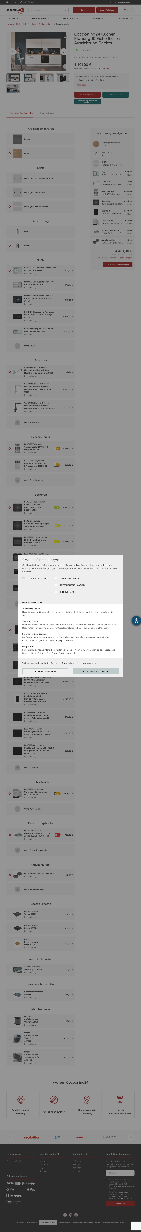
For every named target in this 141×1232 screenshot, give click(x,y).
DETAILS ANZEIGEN (31, 602)
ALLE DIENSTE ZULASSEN (95, 671)
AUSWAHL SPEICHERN (45, 671)
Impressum (87, 663)
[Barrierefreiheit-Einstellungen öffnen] (136, 620)
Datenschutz (68, 663)
